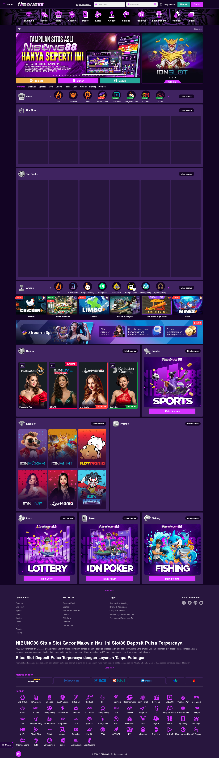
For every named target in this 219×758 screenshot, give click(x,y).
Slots (51, 86)
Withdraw (67, 618)
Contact (66, 607)
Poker (67, 86)
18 (102, 76)
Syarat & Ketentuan (118, 607)
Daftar (197, 4)
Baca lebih (109, 590)
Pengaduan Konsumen (120, 618)
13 (88, 76)
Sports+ (42, 86)
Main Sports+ (172, 411)
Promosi (102, 86)
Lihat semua (186, 96)
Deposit (66, 614)
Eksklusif (32, 86)
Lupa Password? (83, 4)
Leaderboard (68, 625)
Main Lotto (47, 578)
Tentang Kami (69, 603)
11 (82, 76)
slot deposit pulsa (150, 663)
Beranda (21, 86)
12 (85, 76)
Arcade (83, 86)
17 (99, 76)
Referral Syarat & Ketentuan (122, 614)
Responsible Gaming (119, 603)
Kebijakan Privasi (117, 610)
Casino (59, 86)
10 (79, 76)
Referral (66, 621)
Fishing (92, 86)
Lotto (75, 86)
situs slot (41, 649)
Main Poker (109, 578)
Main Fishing (172, 578)
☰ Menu (6, 745)
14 (91, 76)
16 (97, 76)
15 (94, 76)
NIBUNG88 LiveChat (72, 610)
